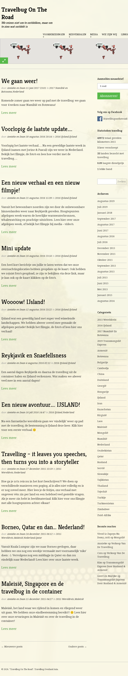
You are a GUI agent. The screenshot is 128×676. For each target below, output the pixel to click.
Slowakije (102, 474)
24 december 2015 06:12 (39, 534)
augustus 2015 (105, 271)
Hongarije (103, 391)
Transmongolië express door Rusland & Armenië (111, 566)
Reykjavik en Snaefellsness (33, 355)
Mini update (16, 248)
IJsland (73, 136)
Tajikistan (103, 480)
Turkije (101, 497)
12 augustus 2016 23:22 (39, 309)
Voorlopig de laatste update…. (36, 129)
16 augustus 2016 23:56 (39, 256)
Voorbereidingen (54, 35)
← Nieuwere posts (11, 646)
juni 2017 (102, 230)
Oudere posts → (77, 646)
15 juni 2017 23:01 (36, 88)
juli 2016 (102, 242)
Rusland (102, 462)
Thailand (102, 485)
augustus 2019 (105, 201)
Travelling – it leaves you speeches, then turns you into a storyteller (44, 458)
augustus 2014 (105, 301)
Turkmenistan (105, 503)
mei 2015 (102, 289)
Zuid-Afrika (104, 515)
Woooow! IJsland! (23, 302)
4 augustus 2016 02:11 (38, 363)
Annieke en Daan (16, 88)
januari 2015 (104, 295)
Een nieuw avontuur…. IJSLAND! (40, 404)
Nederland (18, 91)
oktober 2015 (104, 260)
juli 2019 (102, 207)
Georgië (101, 386)
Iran (99, 403)
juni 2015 (102, 283)
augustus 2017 (105, 224)
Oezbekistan (104, 450)
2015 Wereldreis (65, 599)
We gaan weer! (19, 81)
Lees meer (9, 112)
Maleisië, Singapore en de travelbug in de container (32, 587)
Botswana (102, 356)
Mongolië (102, 433)
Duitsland (103, 380)
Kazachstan (104, 409)
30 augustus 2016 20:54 (39, 136)
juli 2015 (102, 277)
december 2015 (106, 248)
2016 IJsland (62, 136)
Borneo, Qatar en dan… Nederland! (43, 527)
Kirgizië (102, 415)
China (100, 374)
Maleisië (18, 537)
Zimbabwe (103, 509)
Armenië (102, 350)
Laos (99, 421)
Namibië (102, 438)
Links (124, 34)
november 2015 (106, 254)
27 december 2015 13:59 (39, 469)
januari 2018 (104, 212)
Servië (101, 468)
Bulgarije (102, 362)
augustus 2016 (105, 236)
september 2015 (106, 265)
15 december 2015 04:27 (39, 599)
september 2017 (106, 218)
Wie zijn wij (109, 34)
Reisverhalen (77, 35)
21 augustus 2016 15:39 (39, 198)
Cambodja (103, 368)
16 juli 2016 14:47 (35, 412)
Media (94, 35)
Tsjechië (102, 491)
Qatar (39, 537)
